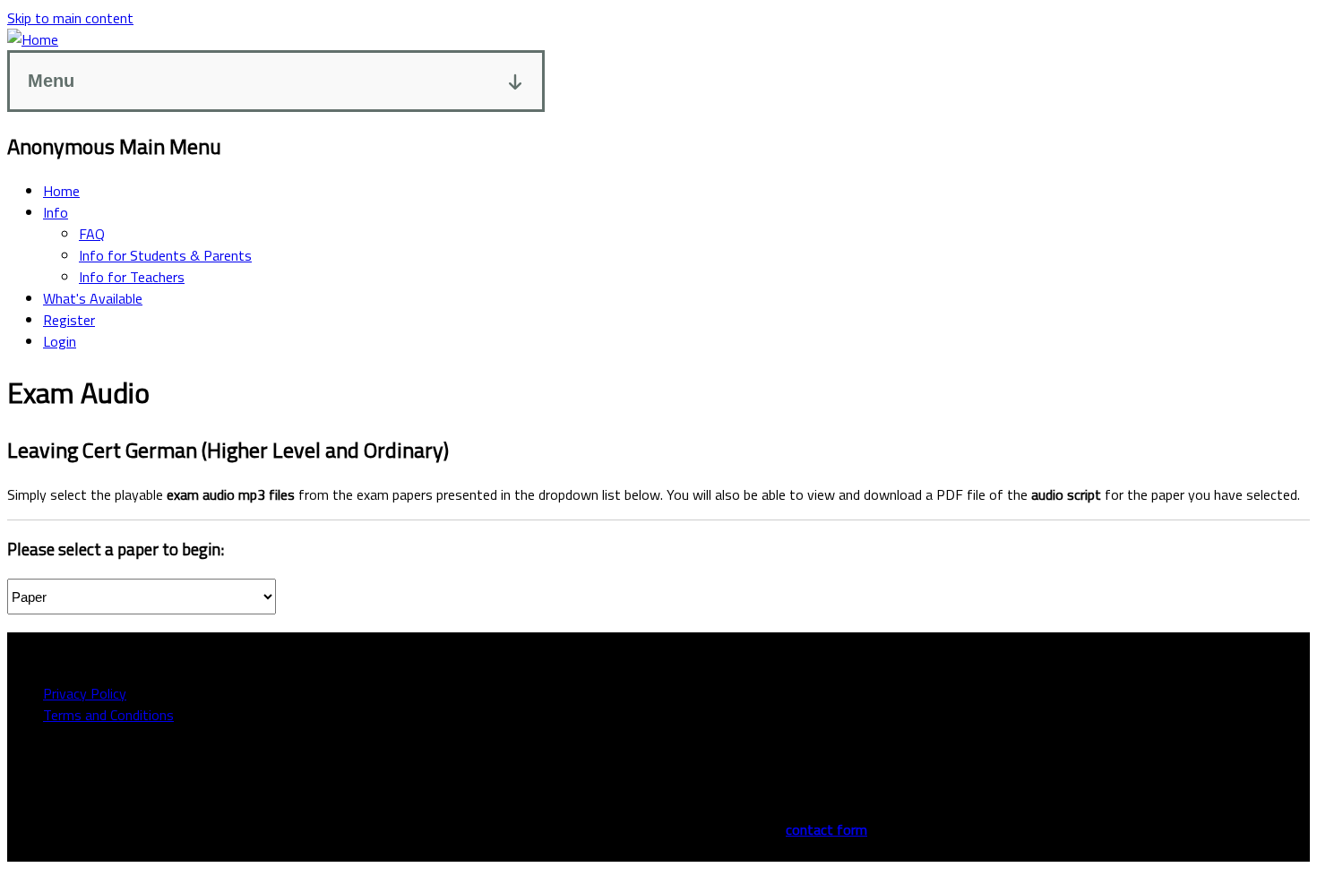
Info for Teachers (132, 277)
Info (55, 212)
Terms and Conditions (108, 715)
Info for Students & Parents (165, 255)
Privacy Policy (84, 693)
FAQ (92, 234)
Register (69, 320)
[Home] (32, 39)
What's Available (92, 298)
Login (59, 341)
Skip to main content (70, 18)
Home (61, 191)
